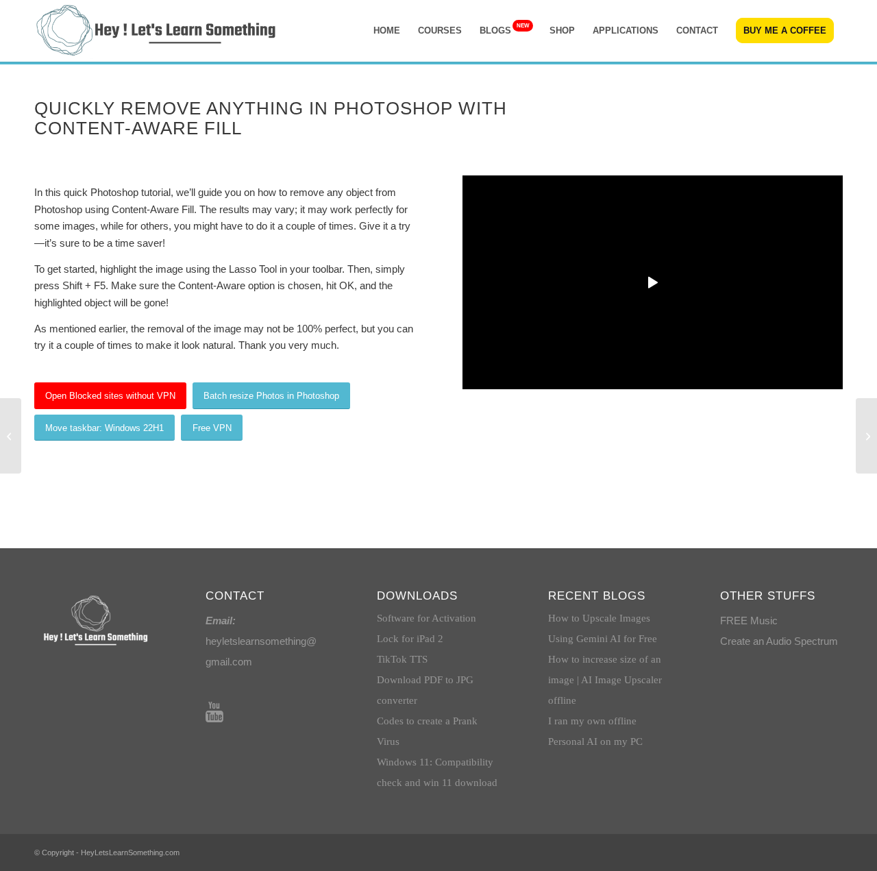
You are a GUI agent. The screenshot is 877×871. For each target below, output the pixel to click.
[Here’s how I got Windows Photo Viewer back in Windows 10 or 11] (10, 436)
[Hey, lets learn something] (157, 31)
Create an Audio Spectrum (779, 641)
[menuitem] (387, 31)
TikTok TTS (402, 659)
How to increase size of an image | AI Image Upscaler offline (605, 680)
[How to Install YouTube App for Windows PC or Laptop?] (866, 436)
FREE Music (749, 620)
